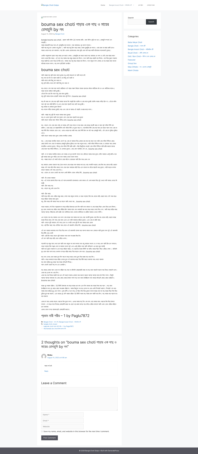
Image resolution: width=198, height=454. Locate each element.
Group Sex (132, 63)
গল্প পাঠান (140, 5)
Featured (131, 60)
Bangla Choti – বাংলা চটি (136, 46)
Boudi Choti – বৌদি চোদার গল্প (138, 53)
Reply (46, 371)
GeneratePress (113, 451)
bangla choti (48, 324)
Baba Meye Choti (135, 42)
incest (55, 324)
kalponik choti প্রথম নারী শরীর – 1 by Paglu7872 (59, 326)
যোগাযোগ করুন (151, 5)
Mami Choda (133, 70)
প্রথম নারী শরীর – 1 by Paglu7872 (65, 315)
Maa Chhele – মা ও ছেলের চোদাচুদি (139, 67)
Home (103, 5)
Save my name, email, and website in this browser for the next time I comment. (76, 431)
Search (131, 18)
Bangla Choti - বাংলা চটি (51, 322)
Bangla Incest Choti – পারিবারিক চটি (120, 5)
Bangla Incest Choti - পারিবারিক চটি (70, 322)
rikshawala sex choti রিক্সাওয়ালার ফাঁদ (55, 328)
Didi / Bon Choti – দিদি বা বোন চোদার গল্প (141, 56)
